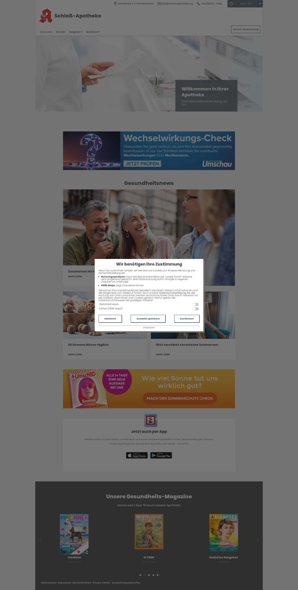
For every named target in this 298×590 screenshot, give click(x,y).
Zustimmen (187, 318)
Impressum (149, 327)
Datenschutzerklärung (172, 293)
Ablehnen (110, 318)
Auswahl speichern (148, 318)
